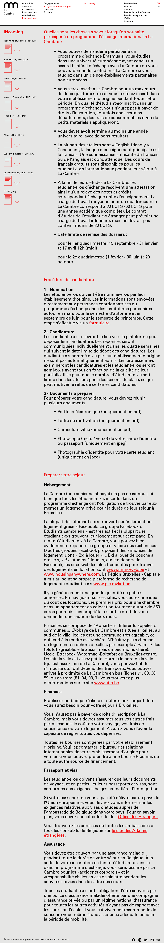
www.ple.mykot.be (111, 584)
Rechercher (130, 4)
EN (158, 7)
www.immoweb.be (125, 570)
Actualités (27, 4)
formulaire (99, 323)
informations (29, 12)
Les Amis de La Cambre (137, 12)
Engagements (51, 4)
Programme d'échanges (57, 7)
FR (158, 4)
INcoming (89, 4)
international (29, 18)
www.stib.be (106, 683)
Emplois (128, 10)
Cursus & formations (28, 8)
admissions (28, 16)
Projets (48, 12)
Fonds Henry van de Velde (135, 17)
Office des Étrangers (138, 817)
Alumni (128, 7)
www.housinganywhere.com (72, 575)
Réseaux (48, 10)
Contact (128, 21)
